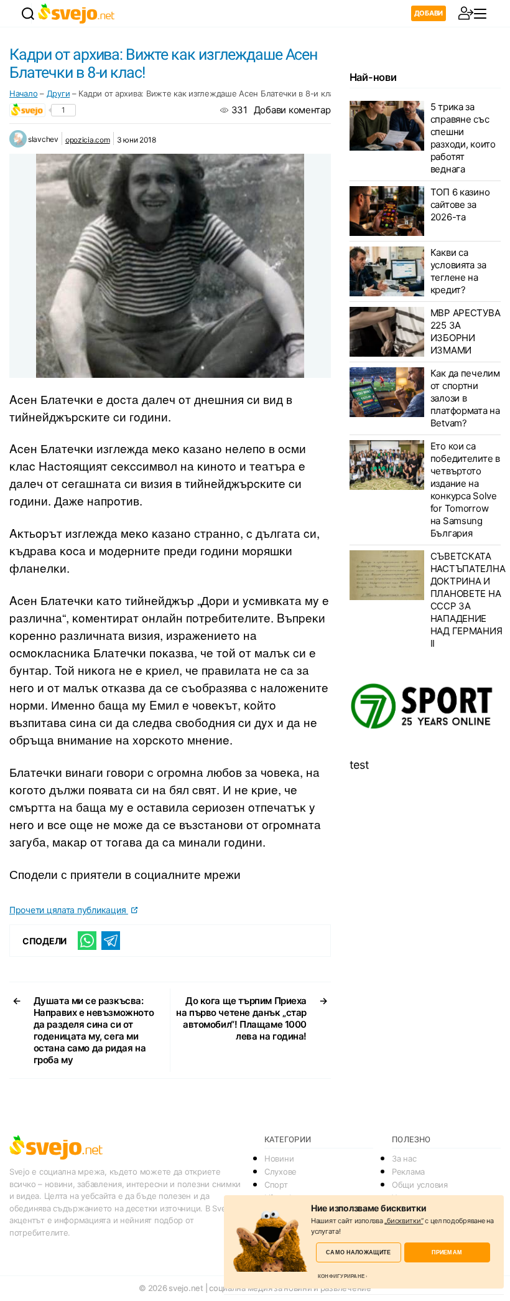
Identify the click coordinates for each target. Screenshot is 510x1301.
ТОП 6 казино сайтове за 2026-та (460, 204)
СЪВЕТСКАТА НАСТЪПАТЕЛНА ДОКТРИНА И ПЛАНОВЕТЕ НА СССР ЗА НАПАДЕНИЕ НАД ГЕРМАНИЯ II (468, 599)
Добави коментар (292, 110)
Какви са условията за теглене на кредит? (458, 271)
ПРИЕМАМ (447, 1252)
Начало (23, 93)
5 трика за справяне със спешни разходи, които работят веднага (463, 138)
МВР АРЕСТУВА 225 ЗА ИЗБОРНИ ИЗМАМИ (465, 331)
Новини (279, 1158)
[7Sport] (425, 706)
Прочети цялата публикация (68, 909)
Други (58, 93)
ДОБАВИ (428, 13)
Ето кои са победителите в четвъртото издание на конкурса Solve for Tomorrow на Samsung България (465, 489)
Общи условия (420, 1185)
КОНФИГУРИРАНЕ (341, 1276)
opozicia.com (87, 139)
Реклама (408, 1172)
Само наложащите (358, 1252)
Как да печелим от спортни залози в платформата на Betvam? (465, 398)
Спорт (276, 1185)
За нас (404, 1158)
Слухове (280, 1172)
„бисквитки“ (403, 1220)
